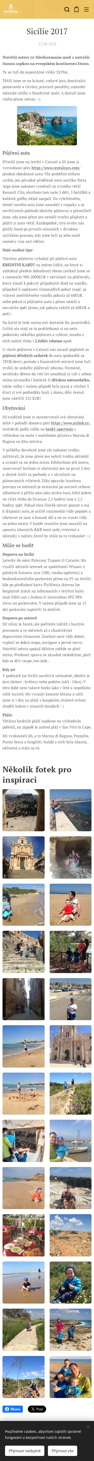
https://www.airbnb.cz (69, 422)
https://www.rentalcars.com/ (56, 167)
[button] (66, 9)
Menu (86, 9)
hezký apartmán (59, 428)
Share (15, 1409)
